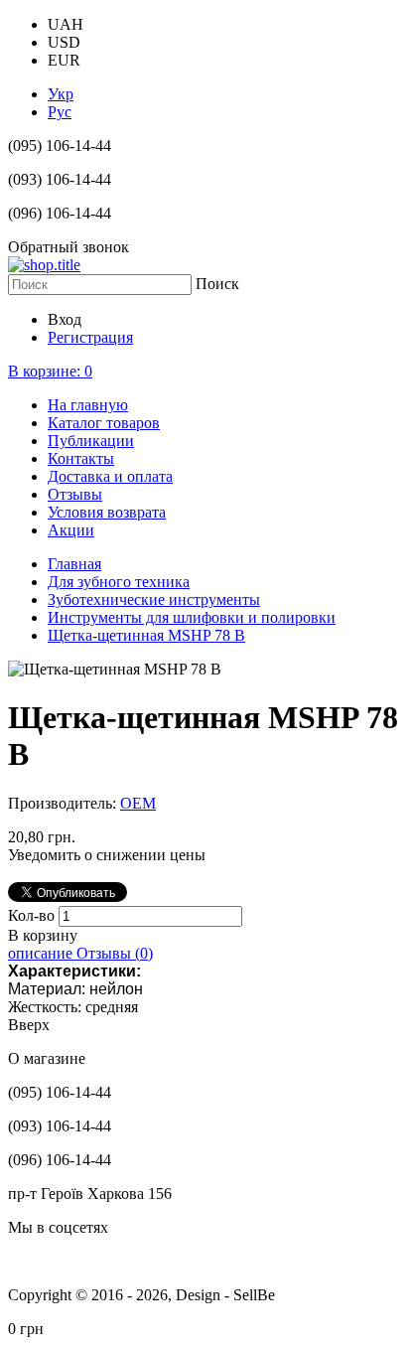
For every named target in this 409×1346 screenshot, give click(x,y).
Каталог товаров (104, 422)
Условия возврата (107, 512)
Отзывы (75, 494)
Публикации (91, 440)
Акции (71, 530)
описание (42, 953)
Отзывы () (114, 953)
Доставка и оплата (110, 476)
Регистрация (90, 337)
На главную (88, 404)
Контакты (81, 458)
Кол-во (33, 915)
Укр (60, 93)
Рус (59, 111)
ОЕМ (138, 803)
